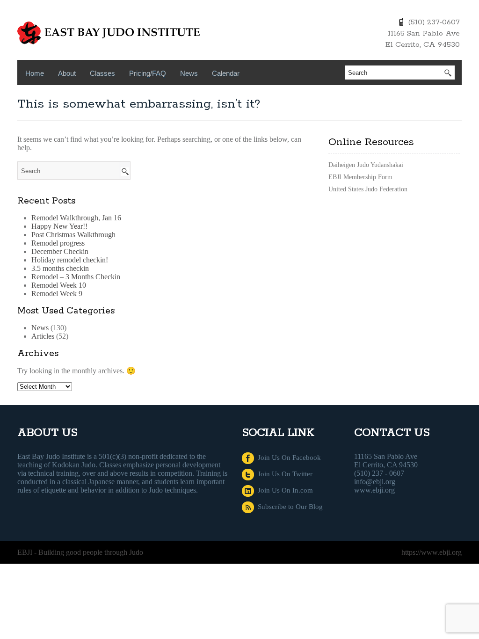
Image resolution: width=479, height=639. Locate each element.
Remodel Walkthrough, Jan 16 (76, 218)
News (189, 73)
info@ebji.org (374, 482)
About (67, 73)
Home (34, 73)
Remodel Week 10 (58, 285)
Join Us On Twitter (283, 474)
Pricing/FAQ (147, 73)
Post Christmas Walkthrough (73, 235)
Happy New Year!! (59, 226)
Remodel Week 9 (56, 294)
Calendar (226, 73)
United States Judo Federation (367, 189)
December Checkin (59, 251)
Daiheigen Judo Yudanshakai (365, 164)
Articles (42, 336)
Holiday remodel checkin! (69, 260)
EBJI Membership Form (360, 177)
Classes (102, 73)
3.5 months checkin (60, 268)
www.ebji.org (374, 490)
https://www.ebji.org (431, 552)
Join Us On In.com (283, 490)
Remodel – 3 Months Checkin (75, 277)
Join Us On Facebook (287, 457)
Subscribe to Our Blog (288, 506)
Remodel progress (58, 243)
